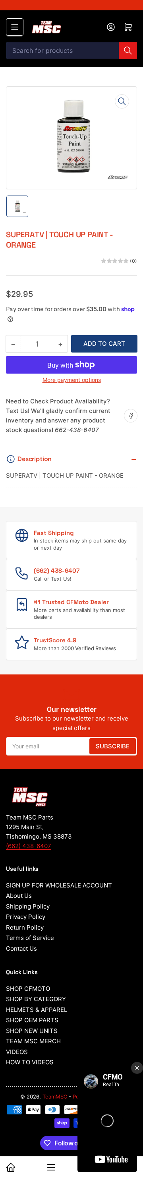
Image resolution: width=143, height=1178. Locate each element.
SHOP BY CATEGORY (36, 999)
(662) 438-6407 (28, 846)
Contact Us (21, 948)
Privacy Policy (25, 916)
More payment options (72, 379)
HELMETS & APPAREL (36, 1009)
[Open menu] (14, 27)
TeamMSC (55, 1096)
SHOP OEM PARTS (32, 1020)
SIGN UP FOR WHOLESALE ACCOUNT (59, 885)
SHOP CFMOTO (28, 988)
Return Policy (25, 927)
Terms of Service (30, 938)
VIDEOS (17, 1052)
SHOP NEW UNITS (32, 1031)
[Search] (128, 50)
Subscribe (112, 746)
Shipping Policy (28, 906)
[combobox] (71, 50)
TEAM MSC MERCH (33, 1041)
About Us (19, 895)
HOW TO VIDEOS (30, 1062)
